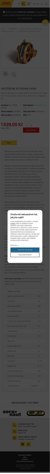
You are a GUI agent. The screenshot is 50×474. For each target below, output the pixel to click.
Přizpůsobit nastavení (24, 255)
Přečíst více (13, 245)
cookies (12, 223)
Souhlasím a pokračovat (25, 250)
